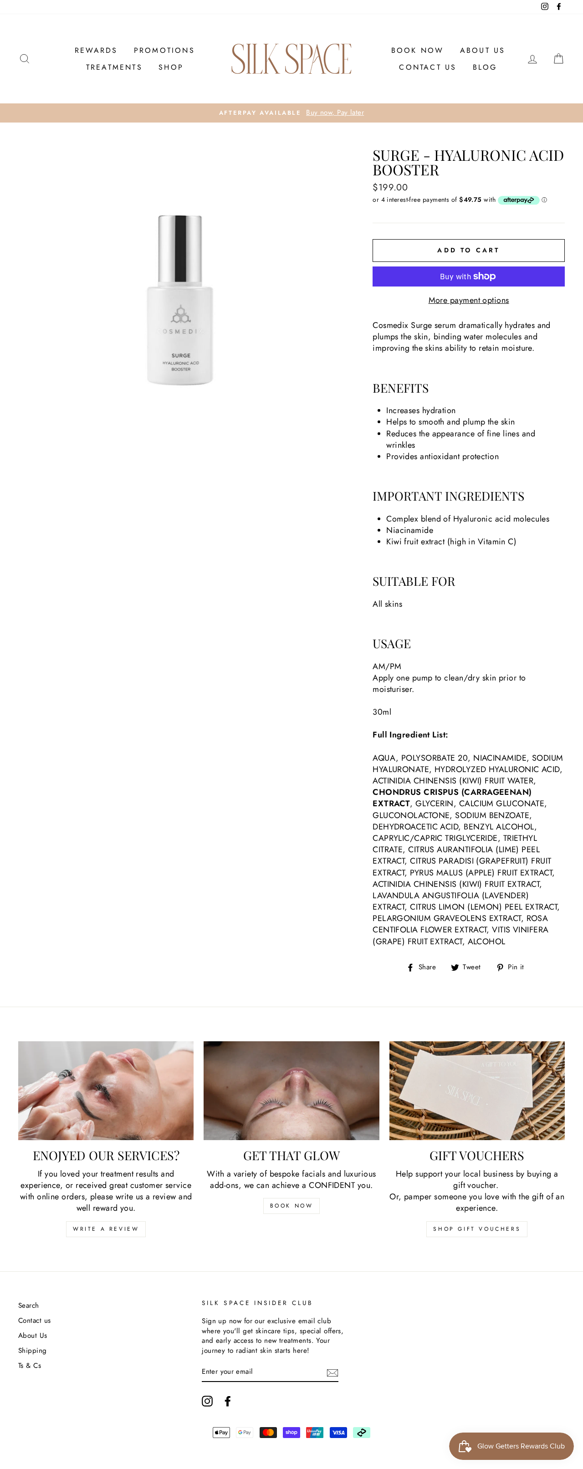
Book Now (417, 50)
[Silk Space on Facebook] (227, 1401)
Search (28, 1305)
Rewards (96, 50)
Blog (485, 67)
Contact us (427, 67)
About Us (483, 50)
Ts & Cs (29, 1366)
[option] (291, 113)
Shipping (32, 1351)
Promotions (164, 50)
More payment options (469, 300)
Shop (171, 67)
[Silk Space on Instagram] (207, 1401)
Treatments (114, 67)
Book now (291, 1206)
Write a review (106, 1229)
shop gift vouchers (477, 1229)
